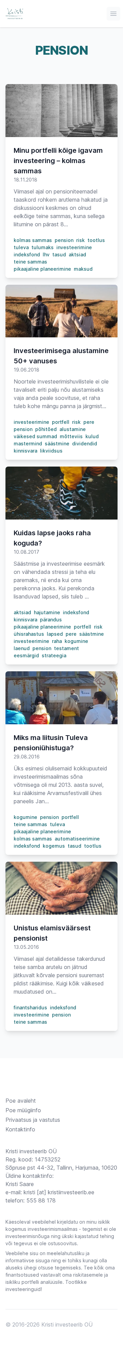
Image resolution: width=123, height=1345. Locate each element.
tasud (59, 254)
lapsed (55, 634)
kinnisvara (25, 451)
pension (64, 240)
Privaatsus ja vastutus (32, 1119)
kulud (92, 436)
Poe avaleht (20, 1100)
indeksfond (27, 254)
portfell (60, 422)
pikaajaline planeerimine (42, 269)
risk (80, 240)
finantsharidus (30, 1007)
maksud (83, 269)
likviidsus (51, 451)
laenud (22, 648)
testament (66, 648)
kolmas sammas (33, 240)
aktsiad (77, 254)
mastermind (28, 443)
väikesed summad (35, 436)
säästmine (57, 443)
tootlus (96, 240)
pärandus (51, 619)
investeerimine (74, 247)
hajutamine (47, 612)
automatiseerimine (77, 839)
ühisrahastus (29, 634)
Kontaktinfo (20, 1129)
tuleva (21, 247)
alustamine (72, 429)
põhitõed (46, 429)
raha (57, 641)
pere (88, 422)
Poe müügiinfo (23, 1110)
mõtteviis (71, 436)
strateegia (54, 655)
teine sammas (30, 262)
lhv (46, 254)
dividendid (84, 443)
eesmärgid (26, 655)
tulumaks (42, 247)
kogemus (54, 846)
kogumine (76, 641)
